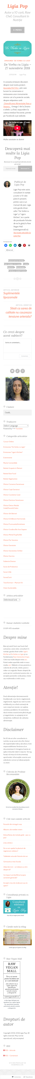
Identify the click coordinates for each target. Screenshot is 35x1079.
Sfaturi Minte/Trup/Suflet (12, 535)
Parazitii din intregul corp (12, 824)
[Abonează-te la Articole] (4, 1050)
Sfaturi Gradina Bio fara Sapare (15, 529)
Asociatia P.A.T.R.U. (11, 88)
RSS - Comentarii (11, 1056)
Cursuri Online (8, 442)
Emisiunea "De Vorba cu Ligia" (17, 61)
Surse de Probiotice (10, 567)
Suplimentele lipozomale (11, 294)
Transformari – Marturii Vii (13, 583)
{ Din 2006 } (7, 843)
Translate (19, 429)
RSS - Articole (10, 1050)
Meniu (18, 30)
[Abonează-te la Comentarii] (4, 1056)
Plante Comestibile (10, 463)
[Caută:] (17, 413)
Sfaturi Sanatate (9, 545)
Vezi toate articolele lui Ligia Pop (22, 234)
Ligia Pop (17, 6)
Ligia (26, 264)
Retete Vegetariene (10, 479)
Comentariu (24, 356)
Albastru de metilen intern (12, 829)
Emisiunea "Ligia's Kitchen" (13, 452)
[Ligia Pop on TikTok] (17, 371)
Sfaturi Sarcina (8, 556)
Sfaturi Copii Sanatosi (11, 489)
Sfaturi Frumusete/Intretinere (14, 524)
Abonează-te (25, 168)
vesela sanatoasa (17, 271)
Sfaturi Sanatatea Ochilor (12, 551)
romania (21, 267)
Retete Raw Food (9, 473)
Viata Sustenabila (9, 588)
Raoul (11, 267)
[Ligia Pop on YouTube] (12, 371)
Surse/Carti (7, 577)
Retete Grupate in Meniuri (12, 468)
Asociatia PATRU (16, 261)
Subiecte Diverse (9, 561)
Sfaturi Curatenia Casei (11, 495)
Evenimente (7, 458)
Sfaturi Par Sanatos (10, 540)
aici (25, 660)
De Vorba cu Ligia (13, 264)
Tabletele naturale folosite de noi (15, 856)
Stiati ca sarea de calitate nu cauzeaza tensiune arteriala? (19, 311)
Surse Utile (7, 572)
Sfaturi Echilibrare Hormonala (14, 519)
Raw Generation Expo (21, 657)
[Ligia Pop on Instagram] (22, 371)
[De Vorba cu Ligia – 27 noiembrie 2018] (17, 49)
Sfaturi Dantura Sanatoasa (13, 500)
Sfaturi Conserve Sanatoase (13, 484)
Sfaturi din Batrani (10, 513)
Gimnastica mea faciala (12, 862)
